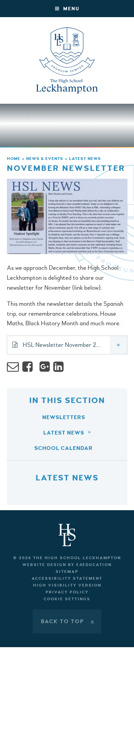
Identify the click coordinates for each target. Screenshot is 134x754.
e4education (94, 564)
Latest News (85, 158)
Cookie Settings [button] (67, 599)
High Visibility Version (67, 585)
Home (13, 158)
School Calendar (63, 448)
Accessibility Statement (67, 578)
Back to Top (68, 621)
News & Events (44, 158)
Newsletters (63, 417)
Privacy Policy (67, 592)
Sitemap (67, 571)
